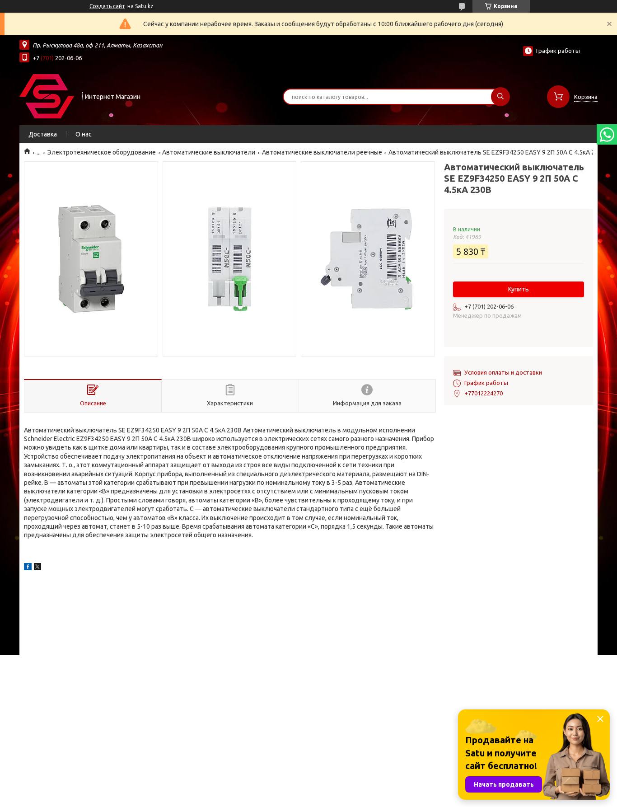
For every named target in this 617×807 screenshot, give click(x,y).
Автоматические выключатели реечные (322, 152)
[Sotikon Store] (46, 95)
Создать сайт (107, 6)
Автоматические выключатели (208, 152)
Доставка (42, 134)
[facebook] (28, 568)
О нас (83, 134)
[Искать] (500, 96)
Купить (518, 289)
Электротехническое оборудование (101, 152)
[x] (37, 568)
